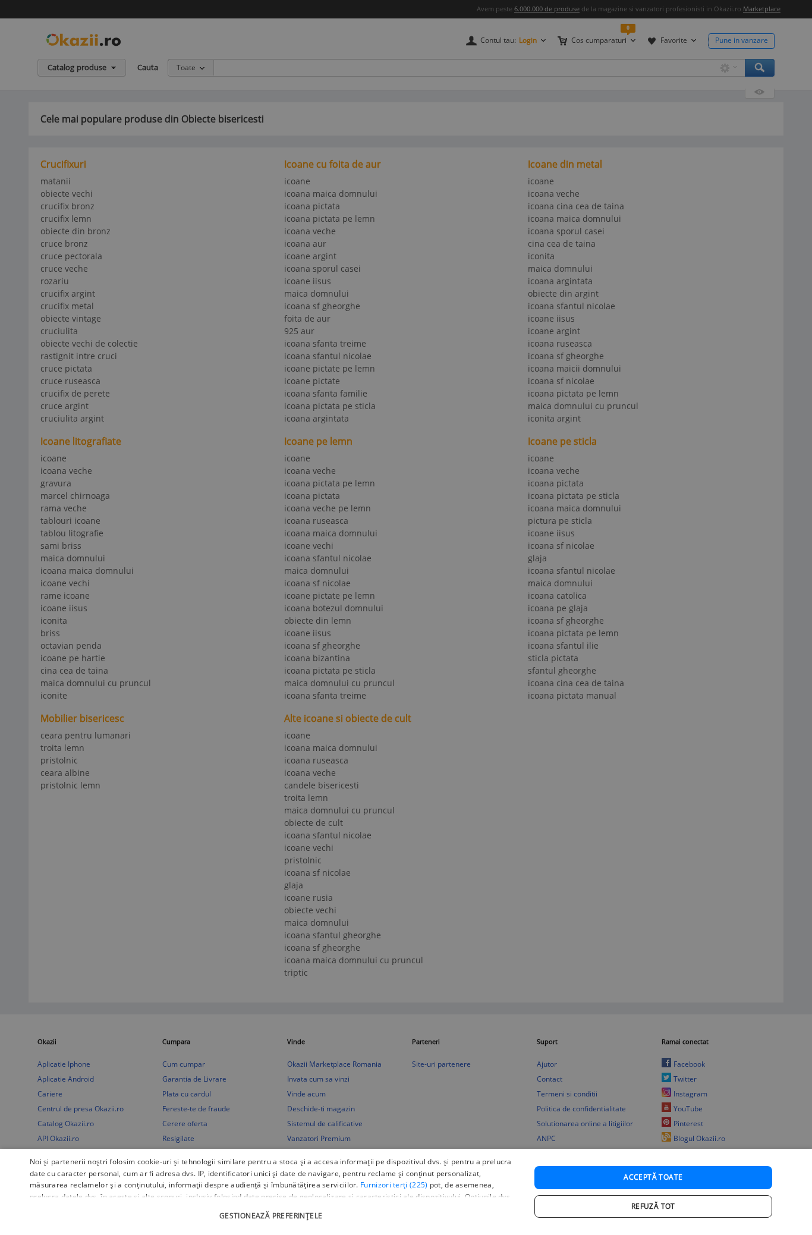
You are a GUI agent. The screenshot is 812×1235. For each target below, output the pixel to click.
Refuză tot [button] (653, 1206)
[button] (272, 1210)
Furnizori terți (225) (393, 1185)
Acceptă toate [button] (653, 1177)
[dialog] (406, 1192)
